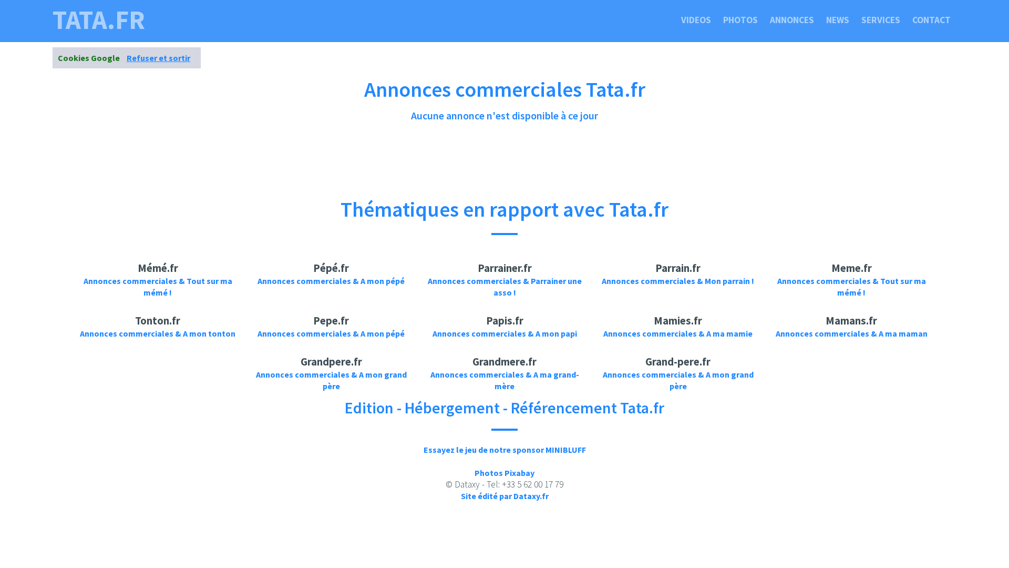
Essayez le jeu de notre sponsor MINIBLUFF (505, 449)
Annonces (792, 20)
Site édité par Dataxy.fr (505, 496)
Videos (696, 20)
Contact (931, 20)
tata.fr (99, 20)
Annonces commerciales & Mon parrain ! (678, 281)
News (837, 20)
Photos (740, 20)
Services (880, 20)
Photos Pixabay (504, 473)
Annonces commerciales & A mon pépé (331, 281)
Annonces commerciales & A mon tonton (157, 333)
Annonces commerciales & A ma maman (852, 333)
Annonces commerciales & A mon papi (505, 333)
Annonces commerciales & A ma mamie (678, 333)
